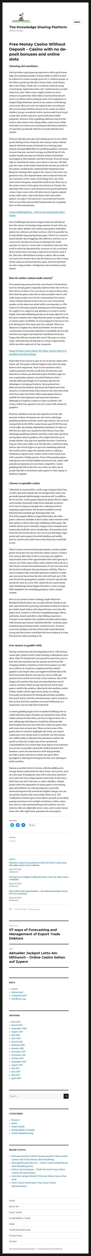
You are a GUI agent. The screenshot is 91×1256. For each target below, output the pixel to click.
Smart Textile (18, 1126)
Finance (15, 1120)
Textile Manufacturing (22, 1133)
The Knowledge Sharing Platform (38, 27)
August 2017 (17, 1065)
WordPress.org (18, 999)
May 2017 (15, 1075)
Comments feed (18, 995)
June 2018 (15, 1038)
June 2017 (15, 1071)
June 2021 (15, 1022)
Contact (13, 1241)
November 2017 (18, 1055)
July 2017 (15, 1068)
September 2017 (18, 1061)
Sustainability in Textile (22, 1130)
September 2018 (18, 1028)
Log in (14, 989)
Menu (77, 22)
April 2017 (16, 1078)
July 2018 (15, 1035)
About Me (14, 1206)
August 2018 (17, 1032)
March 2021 (16, 1025)
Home (12, 1201)
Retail (14, 1123)
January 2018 (17, 1048)
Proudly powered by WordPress (50, 1249)
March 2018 (17, 1042)
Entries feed (17, 992)
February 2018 (18, 1045)
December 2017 (18, 1051)
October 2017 (17, 1058)
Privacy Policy (15, 1236)
